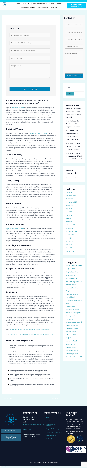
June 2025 (69, 212)
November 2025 (71, 195)
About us (25, 3)
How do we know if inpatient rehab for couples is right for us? (30, 329)
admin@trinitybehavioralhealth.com (34, 424)
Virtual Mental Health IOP (74, 357)
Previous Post (7, 398)
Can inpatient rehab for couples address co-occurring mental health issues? (31, 379)
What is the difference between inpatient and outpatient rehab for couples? (31, 346)
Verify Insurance (43, 7)
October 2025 (70, 199)
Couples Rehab (70, 275)
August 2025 (70, 205)
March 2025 (69, 222)
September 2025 (71, 202)
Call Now (5, 467)
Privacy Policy (27, 429)
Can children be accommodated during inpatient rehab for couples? (31, 334)
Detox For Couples (72, 278)
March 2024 (69, 248)
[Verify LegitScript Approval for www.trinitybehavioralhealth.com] (80, 438)
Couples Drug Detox (72, 272)
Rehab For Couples (72, 325)
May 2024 (69, 244)
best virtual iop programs (74, 265)
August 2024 (70, 235)
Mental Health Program (28, 7)
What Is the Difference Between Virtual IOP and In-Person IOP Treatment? (74, 156)
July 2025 (69, 208)
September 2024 (71, 231)
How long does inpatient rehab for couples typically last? (28, 370)
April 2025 (69, 218)
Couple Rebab (70, 268)
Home (18, 3)
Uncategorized (70, 344)
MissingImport (70, 316)
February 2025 (70, 225)
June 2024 (69, 241)
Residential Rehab (71, 341)
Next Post (56, 398)
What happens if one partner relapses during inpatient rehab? (30, 375)
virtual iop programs (72, 354)
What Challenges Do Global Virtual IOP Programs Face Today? (73, 124)
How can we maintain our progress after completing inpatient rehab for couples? (32, 385)
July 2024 (69, 238)
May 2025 (69, 215)
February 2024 (70, 251)
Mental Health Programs (73, 313)
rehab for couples (18, 107)
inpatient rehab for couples (39, 133)
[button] (25, 4)
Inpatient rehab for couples (15, 229)
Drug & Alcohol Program (38, 3)
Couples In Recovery (55, 3)
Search (68, 87)
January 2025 (70, 228)
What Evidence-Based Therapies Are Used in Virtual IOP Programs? (73, 146)
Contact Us (53, 7)
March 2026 (69, 192)
